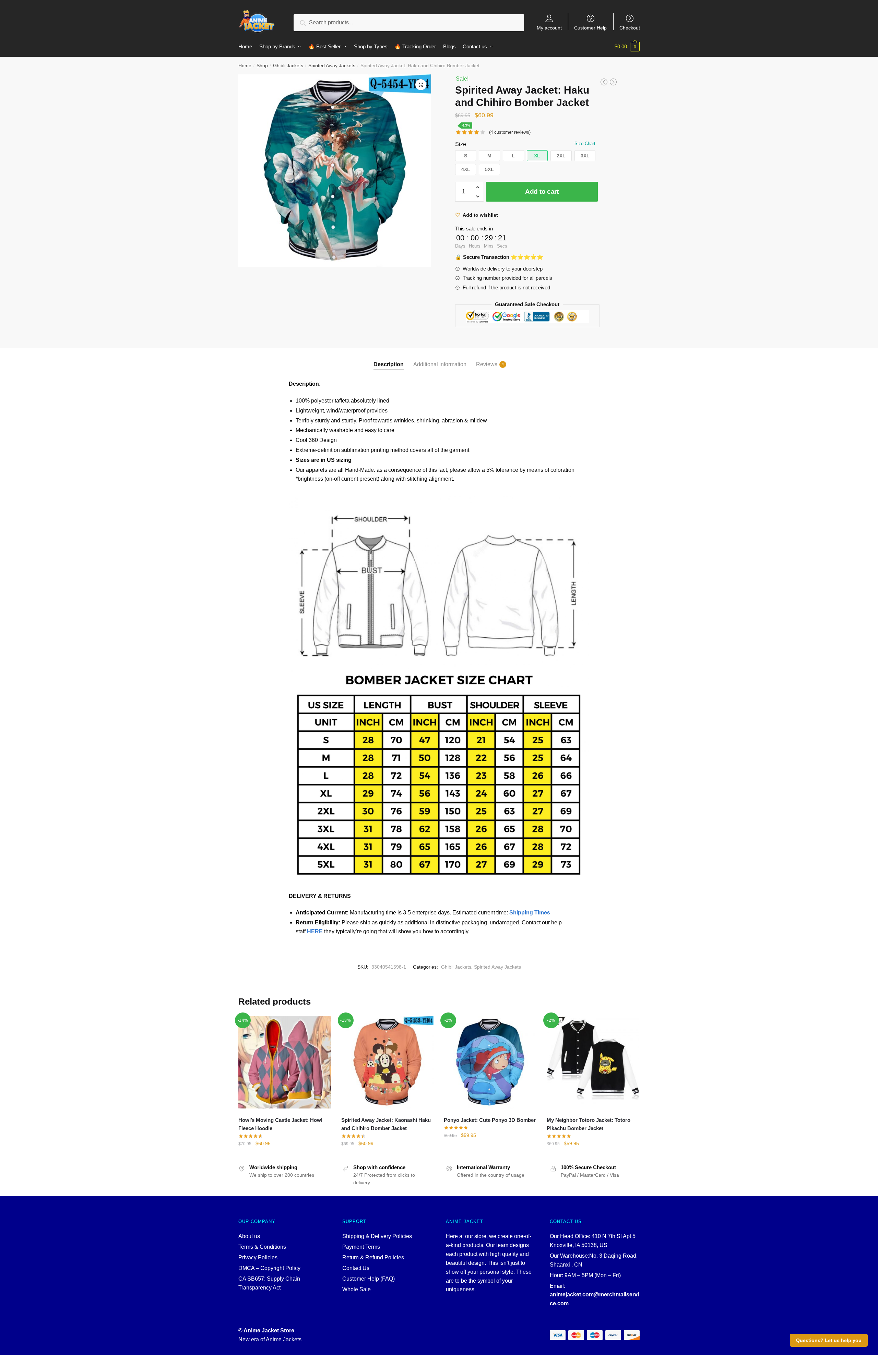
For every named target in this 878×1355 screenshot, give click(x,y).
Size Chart (584, 143)
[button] (465, 155)
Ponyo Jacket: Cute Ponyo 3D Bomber (490, 1120)
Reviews (486, 364)
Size (460, 144)
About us (249, 1236)
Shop (262, 65)
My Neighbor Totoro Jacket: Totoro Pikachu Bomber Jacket (588, 1124)
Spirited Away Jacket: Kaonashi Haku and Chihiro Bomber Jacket (386, 1124)
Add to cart (542, 191)
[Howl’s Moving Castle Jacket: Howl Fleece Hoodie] (284, 1062)
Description (388, 364)
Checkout (629, 27)
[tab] (388, 359)
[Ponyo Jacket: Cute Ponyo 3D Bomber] (490, 1062)
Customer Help (590, 27)
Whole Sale (356, 1289)
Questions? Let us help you (829, 1340)
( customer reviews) (510, 132)
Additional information (439, 364)
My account (549, 27)
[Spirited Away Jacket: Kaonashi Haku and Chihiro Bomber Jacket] (387, 1062)
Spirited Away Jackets (331, 65)
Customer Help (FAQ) (368, 1279)
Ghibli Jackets (288, 65)
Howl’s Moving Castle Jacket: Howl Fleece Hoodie (280, 1124)
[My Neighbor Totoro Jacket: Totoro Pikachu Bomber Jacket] (593, 1062)
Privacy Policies (257, 1257)
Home (244, 65)
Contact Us (355, 1268)
